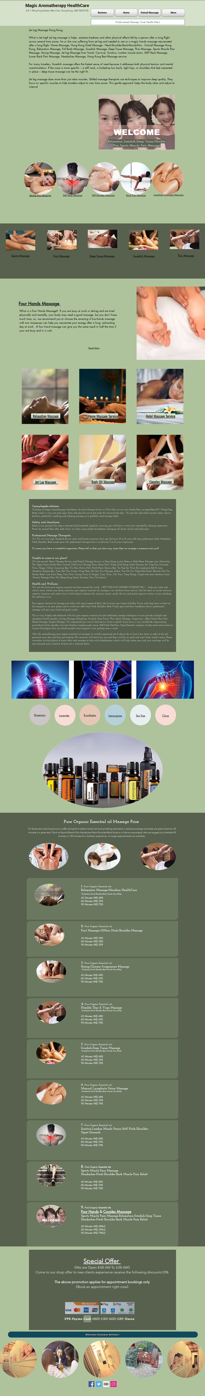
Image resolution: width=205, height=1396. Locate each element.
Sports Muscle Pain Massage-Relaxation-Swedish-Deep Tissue (121, 1216)
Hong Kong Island (70, 578)
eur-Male (139, 501)
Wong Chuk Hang (119, 565)
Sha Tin (165, 571)
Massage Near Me (50, 578)
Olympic (109, 571)
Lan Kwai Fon (53, 574)
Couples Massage (57, 622)
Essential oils (104, 887)
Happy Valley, (46, 568)
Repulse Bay (49, 571)
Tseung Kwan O (83, 574)
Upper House (43, 565)
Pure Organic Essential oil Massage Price (102, 822)
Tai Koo (121, 568)
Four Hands (90, 1211)
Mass (135, 501)
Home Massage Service (60, 561)
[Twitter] (99, 1384)
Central (66, 565)
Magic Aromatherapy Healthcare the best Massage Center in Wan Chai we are (84, 510)
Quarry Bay (110, 568)
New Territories (97, 578)
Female (36, 578)
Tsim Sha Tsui (63, 571)
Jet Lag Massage (67, 619)
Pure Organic (91, 926)
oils (74, 587)
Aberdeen (37, 571)
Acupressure (137, 619)
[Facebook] (91, 1384)
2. (83, 926)
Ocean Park (103, 565)
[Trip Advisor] (106, 1384)
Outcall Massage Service (89, 561)
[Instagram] (113, 1384)
